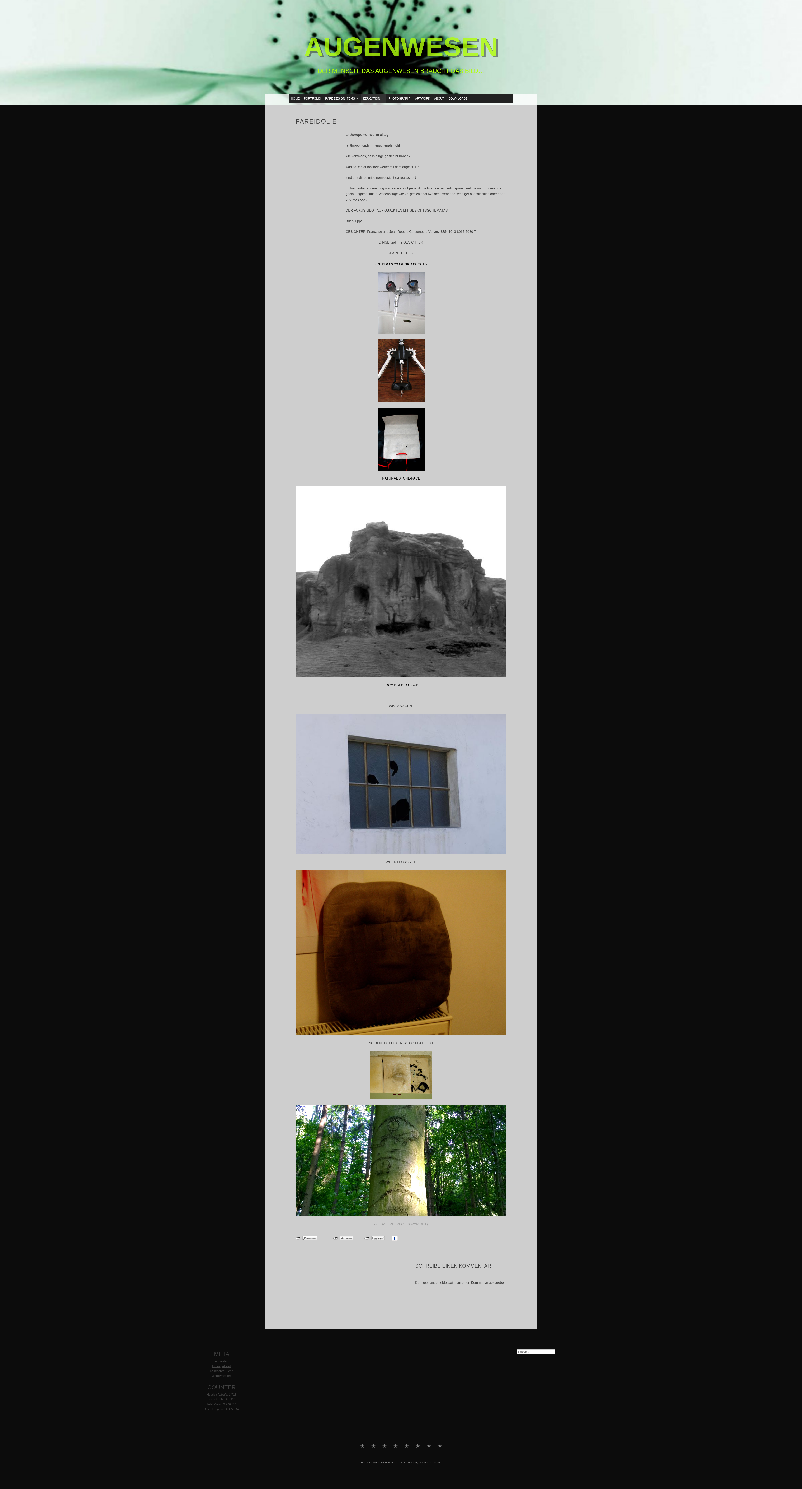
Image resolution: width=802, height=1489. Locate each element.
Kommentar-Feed (221, 1371)
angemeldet (439, 1282)
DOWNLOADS (457, 98)
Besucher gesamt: (216, 1409)
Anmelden (221, 1361)
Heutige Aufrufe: (218, 1394)
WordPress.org (222, 1375)
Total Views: (215, 1404)
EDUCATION (371, 98)
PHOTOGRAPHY (399, 98)
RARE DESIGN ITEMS (340, 98)
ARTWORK (422, 98)
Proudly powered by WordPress (379, 1462)
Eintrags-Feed (221, 1366)
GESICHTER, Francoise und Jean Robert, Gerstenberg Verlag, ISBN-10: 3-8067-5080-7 (411, 231)
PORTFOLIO (312, 98)
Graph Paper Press (429, 1462)
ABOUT (439, 98)
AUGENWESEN (401, 47)
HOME (295, 98)
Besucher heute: (219, 1399)
